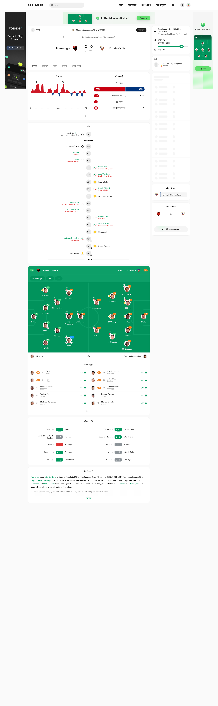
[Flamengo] (158, 215)
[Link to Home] (35, 5)
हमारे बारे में (146, 5)
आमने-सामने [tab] (76, 66)
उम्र (50, 278)
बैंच (87, 411)
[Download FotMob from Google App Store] (188, 5)
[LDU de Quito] (183, 215)
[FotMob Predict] (15, 50)
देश (59, 278)
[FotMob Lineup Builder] (109, 18)
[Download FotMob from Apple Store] (182, 5)
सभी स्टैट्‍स (87, 116)
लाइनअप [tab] (45, 66)
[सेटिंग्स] (173, 5)
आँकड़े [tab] (64, 66)
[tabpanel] (109, 264)
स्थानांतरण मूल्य (37, 278)
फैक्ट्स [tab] (34, 66)
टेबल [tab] (55, 66)
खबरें (121, 5)
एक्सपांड (88, 498)
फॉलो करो (141, 30)
